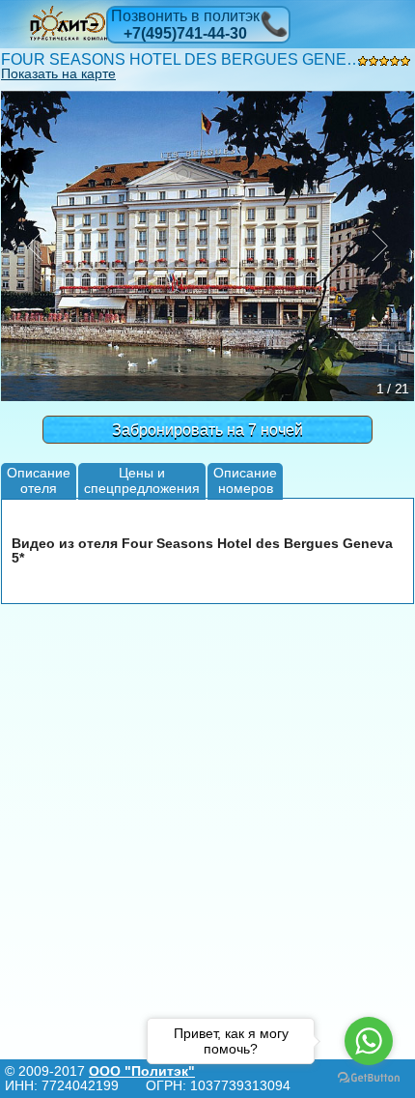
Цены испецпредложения (142, 480)
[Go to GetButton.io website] (369, 1078)
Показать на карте (58, 73)
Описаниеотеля (38, 480)
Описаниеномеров (245, 480)
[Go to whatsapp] (369, 1041)
